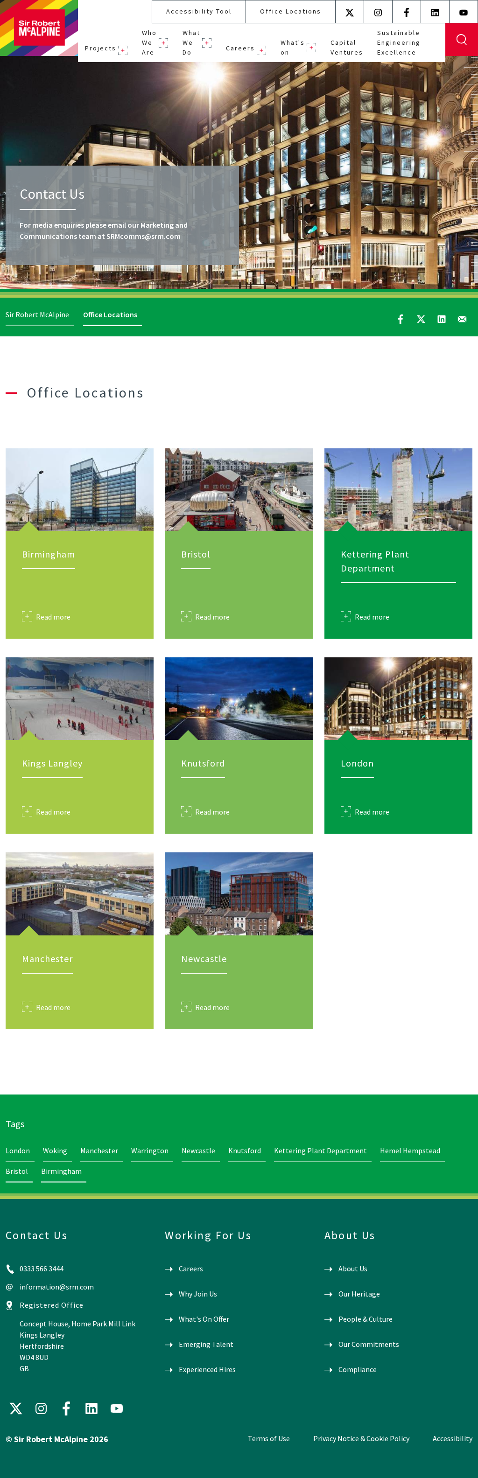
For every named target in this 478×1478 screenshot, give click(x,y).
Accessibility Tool (199, 11)
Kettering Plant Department (320, 1150)
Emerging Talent (206, 1344)
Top (457, 1463)
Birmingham (61, 1171)
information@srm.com (57, 1286)
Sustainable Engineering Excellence (399, 42)
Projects (100, 48)
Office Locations (290, 11)
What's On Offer (204, 1319)
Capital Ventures (346, 47)
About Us (352, 1268)
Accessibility (452, 1438)
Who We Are (149, 42)
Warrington (150, 1150)
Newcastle (198, 1150)
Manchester (99, 1150)
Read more (53, 616)
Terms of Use (269, 1438)
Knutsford (244, 1150)
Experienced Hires (207, 1369)
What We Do (191, 42)
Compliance (357, 1369)
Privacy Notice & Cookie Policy (361, 1438)
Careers (240, 48)
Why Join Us (198, 1293)
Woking (55, 1150)
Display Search (461, 39)
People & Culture (365, 1319)
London (18, 1150)
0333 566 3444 (41, 1268)
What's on (293, 47)
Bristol (17, 1171)
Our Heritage (359, 1293)
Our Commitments (368, 1344)
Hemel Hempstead (410, 1150)
